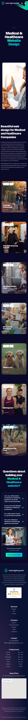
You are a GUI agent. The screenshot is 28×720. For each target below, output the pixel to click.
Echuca (15, 711)
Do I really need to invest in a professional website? (12, 514)
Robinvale (15, 708)
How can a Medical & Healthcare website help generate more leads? (12, 521)
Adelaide (7, 711)
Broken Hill (14, 709)
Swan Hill (9, 709)
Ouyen (19, 708)
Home (13, 27)
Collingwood (20, 711)
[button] (25, 3)
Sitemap (24, 717)
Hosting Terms (18, 717)
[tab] (14, 499)
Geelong (11, 711)
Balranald (24, 708)
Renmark (5, 709)
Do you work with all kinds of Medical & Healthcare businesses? (12, 507)
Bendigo (23, 709)
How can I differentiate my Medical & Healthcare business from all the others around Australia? (12, 498)
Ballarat (19, 709)
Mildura (11, 708)
